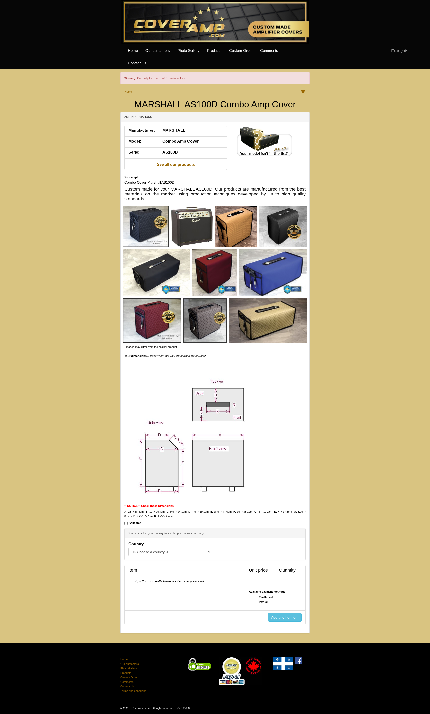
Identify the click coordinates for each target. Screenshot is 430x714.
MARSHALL (173, 130)
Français (399, 50)
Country (136, 544)
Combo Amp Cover (180, 141)
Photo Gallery (188, 51)
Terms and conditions (133, 690)
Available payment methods (267, 591)
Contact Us (137, 63)
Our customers (157, 51)
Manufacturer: (141, 130)
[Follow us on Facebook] (298, 660)
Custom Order (241, 51)
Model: (134, 141)
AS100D (170, 152)
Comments (269, 51)
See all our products (176, 164)
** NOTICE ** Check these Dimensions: (149, 505)
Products (214, 51)
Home (133, 51)
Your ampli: (131, 177)
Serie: (133, 152)
